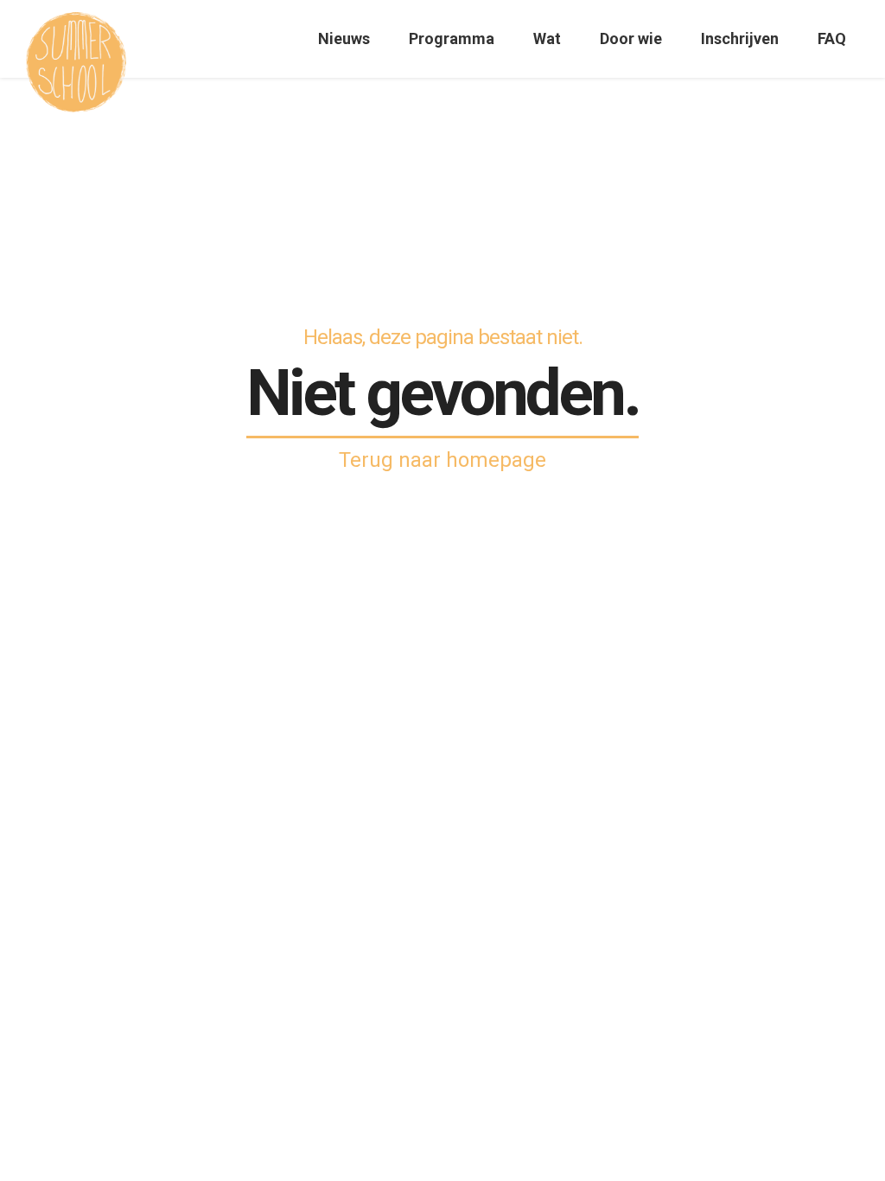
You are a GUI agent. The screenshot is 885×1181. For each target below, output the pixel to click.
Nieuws (344, 38)
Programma (451, 38)
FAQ (832, 38)
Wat (547, 38)
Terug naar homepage (442, 460)
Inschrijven (740, 38)
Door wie (631, 38)
